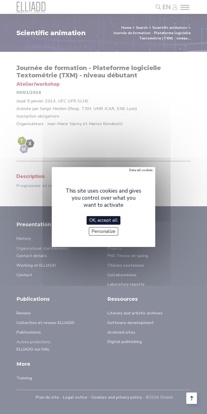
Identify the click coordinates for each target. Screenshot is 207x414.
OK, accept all (103, 220)
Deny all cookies (141, 170)
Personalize (103, 231)
